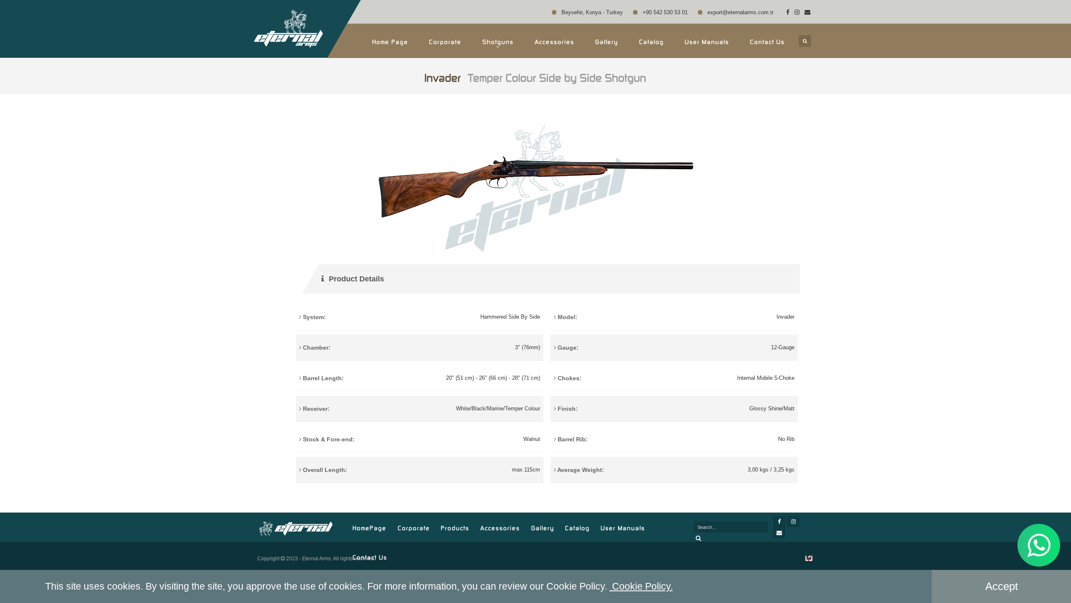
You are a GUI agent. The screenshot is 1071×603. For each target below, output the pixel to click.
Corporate (445, 40)
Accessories (500, 527)
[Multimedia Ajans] (809, 558)
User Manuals (707, 40)
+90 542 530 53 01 (664, 12)
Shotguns (498, 40)
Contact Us (767, 40)
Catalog (651, 40)
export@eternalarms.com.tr (740, 12)
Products (455, 527)
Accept (1001, 586)
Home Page (390, 40)
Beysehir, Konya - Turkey (591, 12)
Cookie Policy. (641, 586)
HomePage (370, 527)
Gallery (606, 40)
